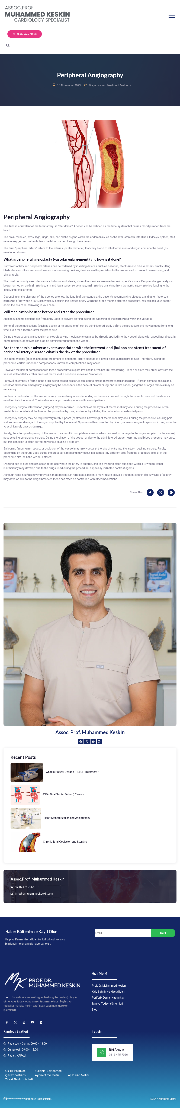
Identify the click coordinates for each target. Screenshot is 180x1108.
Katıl (163, 933)
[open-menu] (172, 15)
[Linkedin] (41, 1022)
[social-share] (150, 492)
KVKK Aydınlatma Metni (163, 1099)
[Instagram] (99, 741)
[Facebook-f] (7, 1022)
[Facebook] (80, 741)
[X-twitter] (87, 741)
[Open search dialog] (7, 45)
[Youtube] (93, 741)
